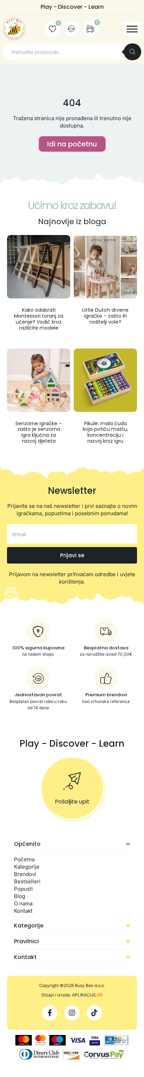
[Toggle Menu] (132, 29)
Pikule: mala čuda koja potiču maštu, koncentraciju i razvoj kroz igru (105, 432)
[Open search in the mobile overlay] (72, 51)
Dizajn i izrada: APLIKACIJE (72, 994)
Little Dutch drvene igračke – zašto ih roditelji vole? (105, 315)
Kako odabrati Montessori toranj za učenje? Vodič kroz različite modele (38, 318)
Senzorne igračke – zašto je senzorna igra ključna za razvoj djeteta (38, 432)
